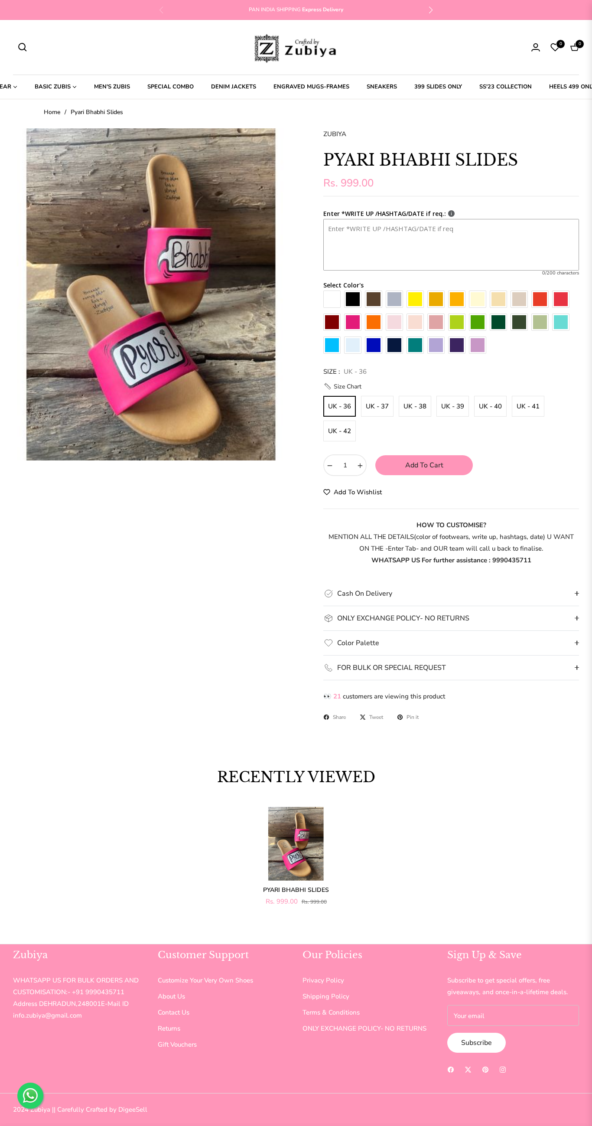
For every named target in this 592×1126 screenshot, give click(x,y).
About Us (171, 996)
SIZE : (345, 371)
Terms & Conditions (331, 1012)
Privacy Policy (323, 980)
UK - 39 (452, 406)
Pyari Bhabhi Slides (296, 890)
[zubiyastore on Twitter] (468, 1069)
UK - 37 (377, 406)
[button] (430, 10)
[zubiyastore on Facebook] (450, 1069)
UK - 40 (490, 406)
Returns (169, 1028)
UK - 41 (528, 406)
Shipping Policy (326, 996)
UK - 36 (339, 406)
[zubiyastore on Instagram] (502, 1069)
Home (52, 112)
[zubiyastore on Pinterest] (485, 1069)
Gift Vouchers (177, 1044)
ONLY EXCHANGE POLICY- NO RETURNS (364, 1028)
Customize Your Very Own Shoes (205, 980)
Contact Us (173, 1012)
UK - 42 (339, 431)
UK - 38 (414, 406)
